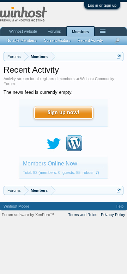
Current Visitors (57, 40)
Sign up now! (63, 113)
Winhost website (23, 31)
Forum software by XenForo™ (28, 215)
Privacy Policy (113, 215)
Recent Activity (90, 40)
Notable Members (21, 40)
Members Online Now (50, 164)
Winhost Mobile (16, 206)
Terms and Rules (82, 215)
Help (119, 206)
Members (80, 32)
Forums (54, 31)
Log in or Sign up (102, 5)
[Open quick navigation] (119, 56)
